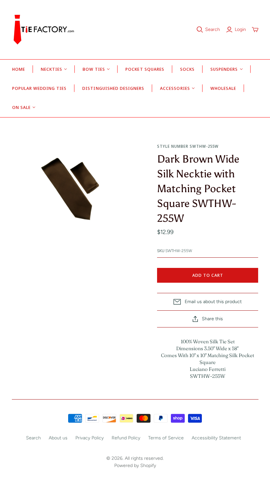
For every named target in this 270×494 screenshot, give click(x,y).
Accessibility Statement (216, 438)
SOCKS (187, 69)
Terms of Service (166, 438)
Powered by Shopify (135, 465)
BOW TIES (94, 69)
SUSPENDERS (224, 69)
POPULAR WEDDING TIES (39, 88)
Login (240, 29)
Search (212, 29)
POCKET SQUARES (144, 69)
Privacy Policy (89, 438)
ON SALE (21, 107)
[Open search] (200, 29)
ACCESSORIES (175, 88)
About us (58, 438)
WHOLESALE (223, 88)
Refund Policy (126, 438)
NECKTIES (51, 69)
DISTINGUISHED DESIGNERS (113, 88)
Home (18, 69)
